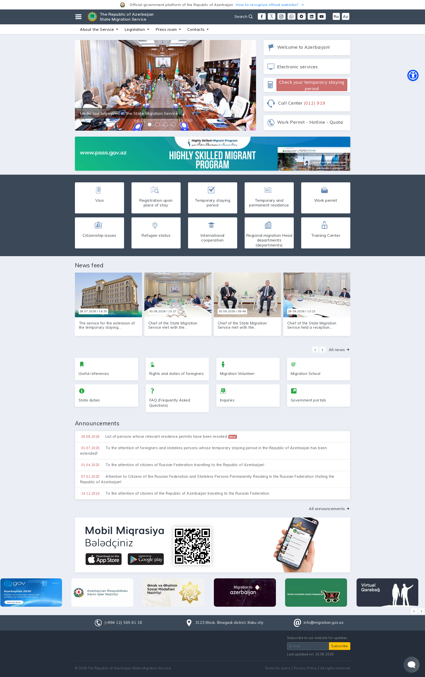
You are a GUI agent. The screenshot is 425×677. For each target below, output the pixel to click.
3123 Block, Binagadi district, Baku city (229, 622)
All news (337, 349)
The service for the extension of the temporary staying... (107, 325)
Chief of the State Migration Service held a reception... (311, 325)
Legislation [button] (135, 29)
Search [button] (241, 16)
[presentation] (315, 350)
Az (345, 16)
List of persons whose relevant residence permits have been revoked (158, 436)
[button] (212, 4)
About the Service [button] (97, 29)
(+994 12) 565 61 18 (123, 622)
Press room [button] (167, 29)
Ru (336, 16)
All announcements (327, 508)
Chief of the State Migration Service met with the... (172, 325)
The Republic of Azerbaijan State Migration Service (127, 17)
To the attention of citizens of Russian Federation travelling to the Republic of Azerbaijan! (172, 465)
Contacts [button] (196, 29)
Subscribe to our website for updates (317, 638)
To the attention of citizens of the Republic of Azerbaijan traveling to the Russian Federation (175, 493)
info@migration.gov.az (324, 622)
